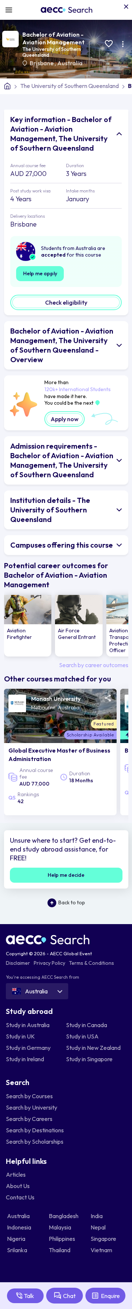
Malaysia (60, 1227)
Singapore (104, 1238)
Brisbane (42, 63)
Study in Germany (28, 1047)
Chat (69, 1295)
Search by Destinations (35, 1130)
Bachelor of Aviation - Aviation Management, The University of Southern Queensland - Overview (61, 345)
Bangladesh (64, 1216)
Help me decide (66, 875)
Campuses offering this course (61, 544)
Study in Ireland (25, 1059)
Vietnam (102, 1250)
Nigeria (16, 1238)
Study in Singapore (89, 1059)
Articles (16, 1174)
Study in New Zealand (93, 1047)
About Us (18, 1186)
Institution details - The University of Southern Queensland (50, 510)
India (97, 1216)
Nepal (99, 1227)
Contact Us (20, 1197)
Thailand (60, 1250)
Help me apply (40, 273)
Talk (29, 1295)
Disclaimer (18, 963)
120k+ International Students (77, 389)
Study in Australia (28, 1025)
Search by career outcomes (93, 665)
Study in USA (82, 1036)
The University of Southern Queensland (69, 85)
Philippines (62, 1238)
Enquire (110, 1295)
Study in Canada (86, 1025)
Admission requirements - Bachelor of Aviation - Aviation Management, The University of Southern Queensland (61, 460)
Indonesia (19, 1227)
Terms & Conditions (91, 963)
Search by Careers (29, 1118)
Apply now (64, 419)
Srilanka (17, 1250)
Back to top (71, 902)
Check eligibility (66, 302)
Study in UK (20, 1036)
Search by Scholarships (34, 1141)
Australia (69, 63)
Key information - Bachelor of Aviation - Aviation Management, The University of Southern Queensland (60, 133)
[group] (28, 626)
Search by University (31, 1107)
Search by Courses (29, 1096)
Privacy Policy (49, 963)
